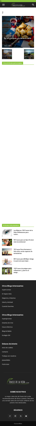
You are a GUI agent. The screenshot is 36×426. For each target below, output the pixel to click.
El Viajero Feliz (7, 294)
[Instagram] (15, 416)
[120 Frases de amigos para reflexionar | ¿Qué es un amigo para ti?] (7, 271)
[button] (3, 4)
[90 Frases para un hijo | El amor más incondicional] (7, 242)
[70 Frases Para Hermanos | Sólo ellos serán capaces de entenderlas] (7, 251)
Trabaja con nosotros (9, 356)
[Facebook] (10, 416)
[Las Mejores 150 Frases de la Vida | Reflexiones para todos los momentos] (7, 232)
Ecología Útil (6, 335)
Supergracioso (7, 319)
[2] (18, 47)
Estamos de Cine (7, 323)
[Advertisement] (18, 143)
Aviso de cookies (7, 348)
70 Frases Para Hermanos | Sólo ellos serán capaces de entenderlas (23, 251)
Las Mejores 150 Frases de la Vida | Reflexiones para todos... (23, 232)
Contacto (5, 352)
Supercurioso (6, 290)
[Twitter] (21, 416)
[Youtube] (26, 416)
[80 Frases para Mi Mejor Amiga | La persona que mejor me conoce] (7, 261)
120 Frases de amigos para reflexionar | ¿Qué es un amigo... (22, 270)
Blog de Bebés (7, 331)
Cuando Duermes (8, 306)
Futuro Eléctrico (7, 327)
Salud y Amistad (7, 302)
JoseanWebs (6, 360)
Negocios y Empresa (9, 298)
